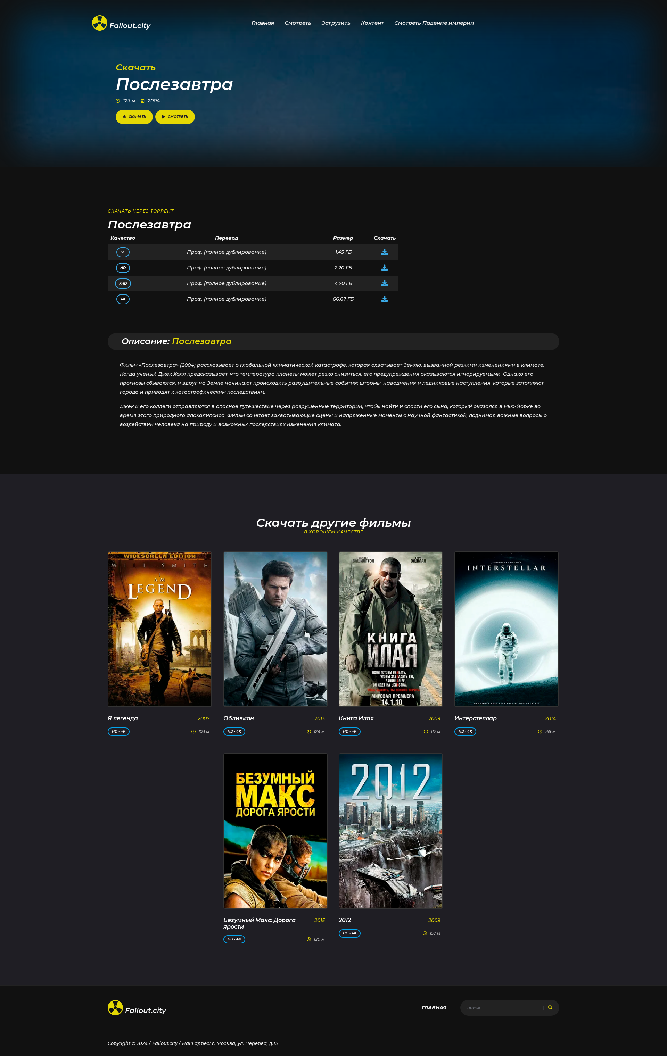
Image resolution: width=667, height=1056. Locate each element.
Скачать (137, 117)
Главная (263, 22)
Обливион (238, 718)
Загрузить (336, 22)
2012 (345, 920)
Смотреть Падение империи (434, 22)
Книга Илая (356, 718)
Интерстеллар (475, 718)
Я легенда (123, 718)
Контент (372, 22)
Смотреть (298, 22)
